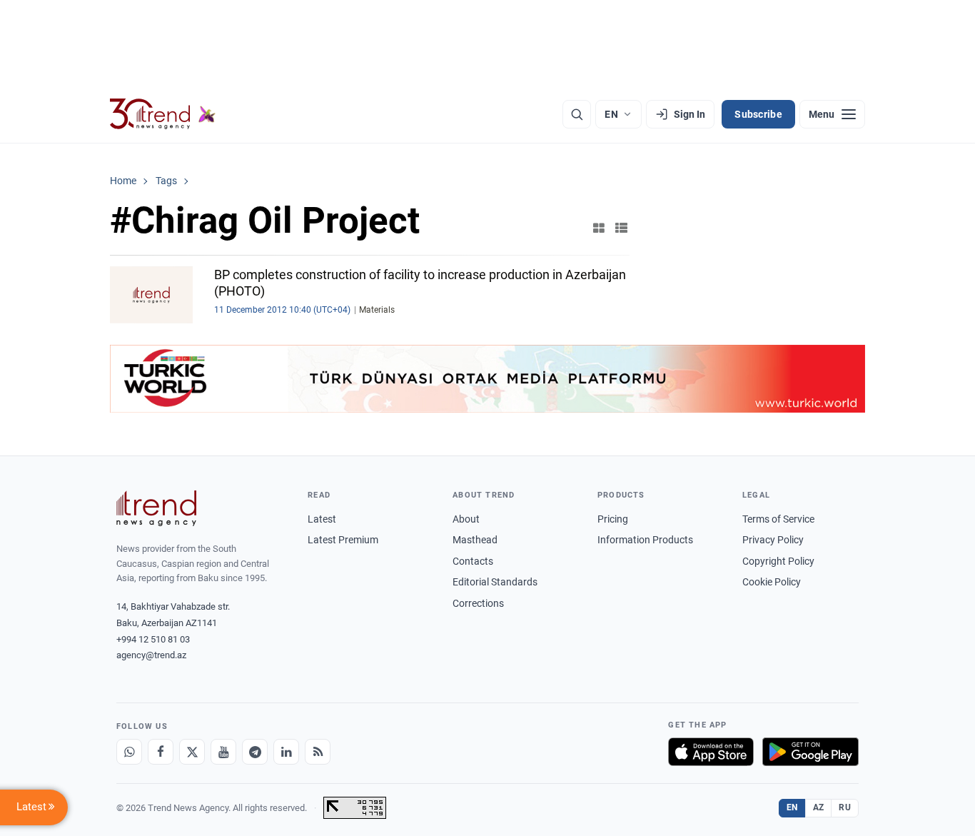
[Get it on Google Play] (810, 751)
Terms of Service (778, 519)
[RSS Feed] (317, 752)
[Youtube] (223, 752)
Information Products (645, 539)
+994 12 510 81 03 (153, 639)
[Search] (576, 114)
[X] (192, 752)
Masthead (475, 539)
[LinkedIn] (286, 752)
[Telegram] (255, 752)
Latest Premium (343, 539)
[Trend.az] (163, 114)
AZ (818, 807)
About (466, 519)
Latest (322, 519)
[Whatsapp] (129, 752)
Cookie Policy (771, 582)
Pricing (612, 519)
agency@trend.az (151, 655)
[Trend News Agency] (156, 508)
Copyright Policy (778, 561)
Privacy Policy (773, 539)
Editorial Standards (495, 582)
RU (845, 807)
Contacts (473, 561)
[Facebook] (160, 752)
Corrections (478, 603)
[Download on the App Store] (711, 751)
